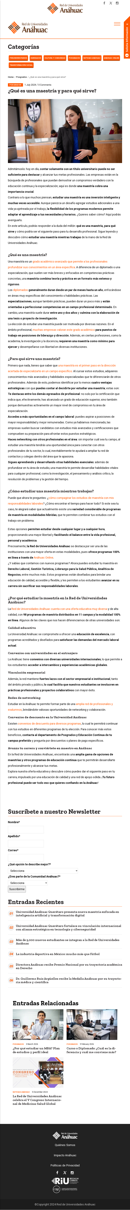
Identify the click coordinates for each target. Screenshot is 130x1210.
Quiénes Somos (65, 1145)
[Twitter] (110, 3)
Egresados (36, 58)
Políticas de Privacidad (65, 1165)
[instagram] (72, 1173)
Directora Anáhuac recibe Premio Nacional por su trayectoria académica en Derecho (69, 966)
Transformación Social (21, 65)
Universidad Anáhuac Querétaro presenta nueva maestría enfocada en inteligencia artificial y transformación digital (67, 913)
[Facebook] (104, 3)
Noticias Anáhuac (92, 58)
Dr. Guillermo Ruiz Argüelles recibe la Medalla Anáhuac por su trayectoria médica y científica (69, 980)
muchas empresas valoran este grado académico (64, 329)
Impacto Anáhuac (65, 1155)
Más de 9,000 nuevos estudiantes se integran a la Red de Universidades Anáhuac (67, 941)
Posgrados (74, 58)
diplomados (20, 290)
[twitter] (64, 1173)
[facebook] (57, 1173)
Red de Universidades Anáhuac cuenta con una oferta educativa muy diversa (59, 609)
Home (11, 77)
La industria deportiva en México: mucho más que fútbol (58, 954)
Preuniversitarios (18, 58)
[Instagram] (117, 3)
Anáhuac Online (111, 58)
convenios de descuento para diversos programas (49, 723)
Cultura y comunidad (55, 58)
